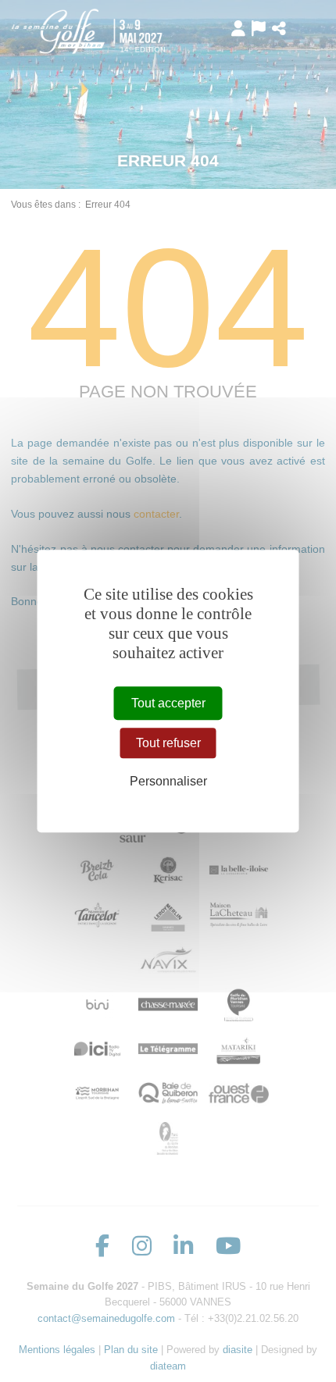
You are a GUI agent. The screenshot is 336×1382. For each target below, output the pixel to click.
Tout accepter (168, 703)
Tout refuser (168, 743)
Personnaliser (168, 782)
